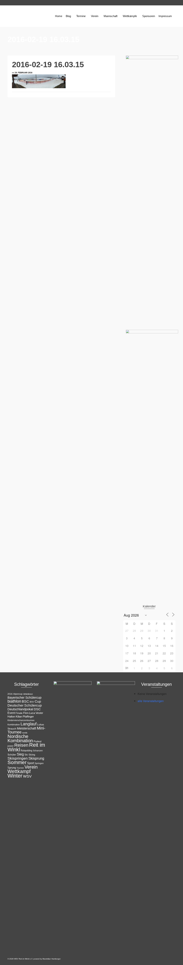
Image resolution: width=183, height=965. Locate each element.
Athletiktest (28, 694)
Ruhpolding (26, 750)
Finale (19, 713)
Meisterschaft (26, 728)
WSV (27, 776)
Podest (37, 741)
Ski (26, 754)
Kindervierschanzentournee (21, 720)
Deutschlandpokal (20, 709)
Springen (39, 763)
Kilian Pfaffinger (25, 716)
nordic (25, 733)
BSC (25, 701)
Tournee (20, 768)
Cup (38, 701)
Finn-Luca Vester (33, 713)
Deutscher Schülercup (25, 705)
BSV (32, 702)
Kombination (14, 725)
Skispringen (18, 758)
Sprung (12, 767)
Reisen (21, 745)
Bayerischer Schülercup (24, 697)
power (11, 746)
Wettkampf (19, 771)
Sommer (17, 762)
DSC (37, 709)
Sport (30, 763)
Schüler (12, 754)
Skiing (32, 754)
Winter (15, 776)
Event (11, 712)
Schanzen (38, 750)
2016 (10, 694)
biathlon (14, 701)
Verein (31, 766)
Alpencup (18, 694)
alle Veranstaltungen (151, 701)
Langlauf (28, 724)
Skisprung (36, 758)
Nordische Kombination (20, 738)
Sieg (20, 754)
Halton (11, 716)
